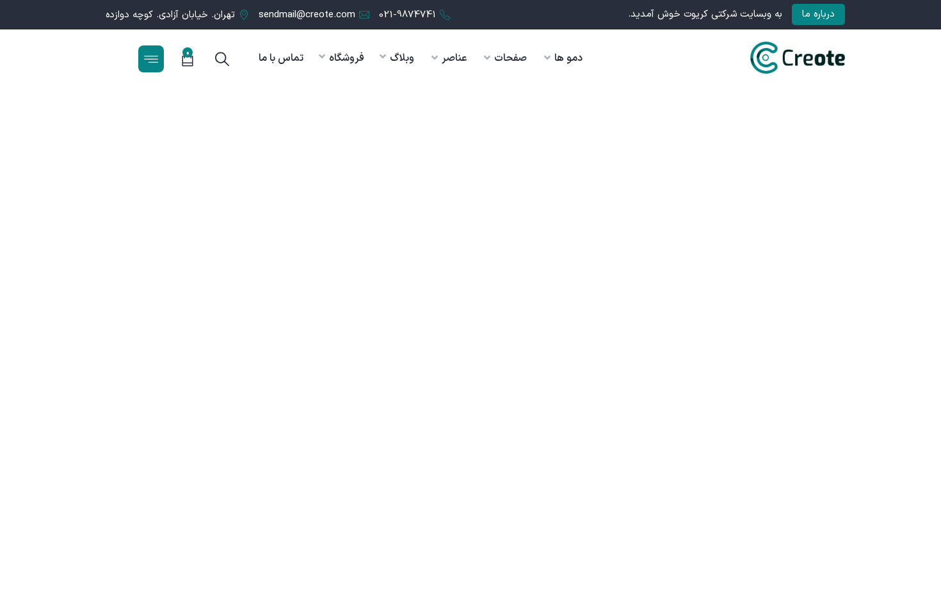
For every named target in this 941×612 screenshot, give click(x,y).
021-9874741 (407, 15)
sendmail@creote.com (307, 15)
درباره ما (818, 14)
